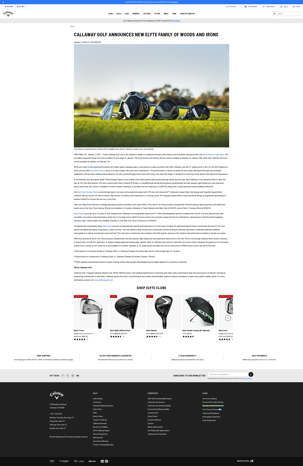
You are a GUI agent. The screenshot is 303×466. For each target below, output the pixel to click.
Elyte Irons (107, 226)
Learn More (176, 21)
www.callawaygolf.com (103, 280)
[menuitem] (231, 7)
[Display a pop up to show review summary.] (88, 339)
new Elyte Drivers (97, 170)
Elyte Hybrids (79, 213)
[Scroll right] (228, 318)
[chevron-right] (251, 374)
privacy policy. (248, 378)
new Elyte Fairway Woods (88, 192)
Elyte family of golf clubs (213, 154)
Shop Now (170, 2)
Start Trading (181, 2)
